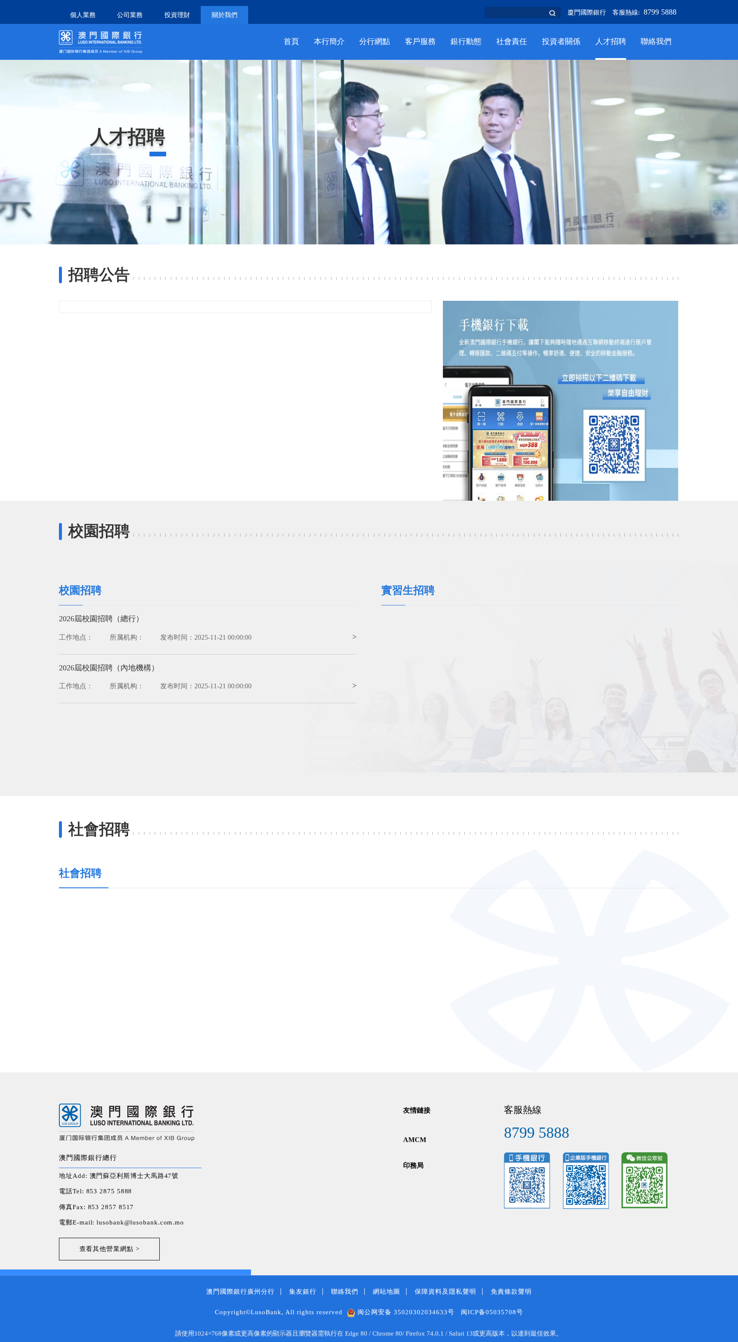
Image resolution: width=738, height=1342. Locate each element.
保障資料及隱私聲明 (445, 1291)
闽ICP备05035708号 (492, 1312)
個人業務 (83, 15)
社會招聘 (80, 873)
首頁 (291, 41)
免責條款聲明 (511, 1291)
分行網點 (374, 41)
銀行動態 (466, 41)
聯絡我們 (656, 41)
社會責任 (511, 41)
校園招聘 (80, 590)
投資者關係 (561, 41)
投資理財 (177, 15)
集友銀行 (302, 1291)
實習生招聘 (408, 590)
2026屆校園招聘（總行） (101, 618)
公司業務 (130, 15)
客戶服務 (420, 41)
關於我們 (224, 15)
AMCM (414, 1140)
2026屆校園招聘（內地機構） (109, 668)
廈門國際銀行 (587, 12)
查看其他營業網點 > (109, 1248)
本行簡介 (329, 41)
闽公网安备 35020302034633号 (404, 1312)
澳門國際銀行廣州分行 (240, 1291)
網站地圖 (386, 1291)
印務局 (413, 1165)
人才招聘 (610, 41)
